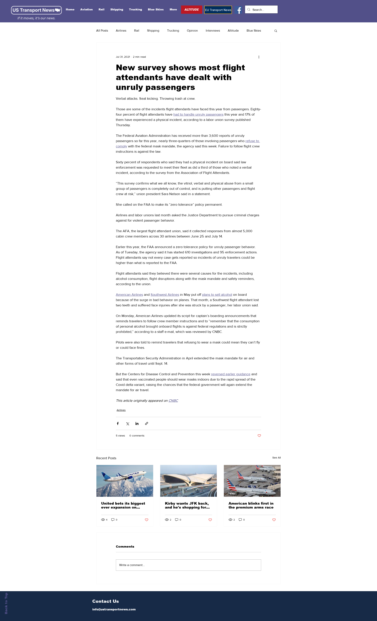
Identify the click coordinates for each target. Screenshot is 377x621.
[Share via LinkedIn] (137, 423)
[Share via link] (146, 423)
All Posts (102, 30)
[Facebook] (238, 10)
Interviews (213, 30)
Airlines (121, 30)
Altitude (233, 30)
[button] (276, 30)
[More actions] (258, 56)
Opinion (192, 30)
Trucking (173, 30)
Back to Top (6, 603)
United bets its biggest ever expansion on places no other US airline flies (123, 505)
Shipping (153, 30)
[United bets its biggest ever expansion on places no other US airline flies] (124, 481)
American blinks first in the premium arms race (251, 505)
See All (276, 457)
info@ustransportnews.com (114, 609)
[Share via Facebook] (118, 423)
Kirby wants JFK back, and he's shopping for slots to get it (187, 505)
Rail (136, 30)
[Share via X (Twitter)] (127, 423)
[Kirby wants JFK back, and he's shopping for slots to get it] (188, 481)
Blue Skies (254, 30)
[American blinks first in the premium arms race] (252, 481)
